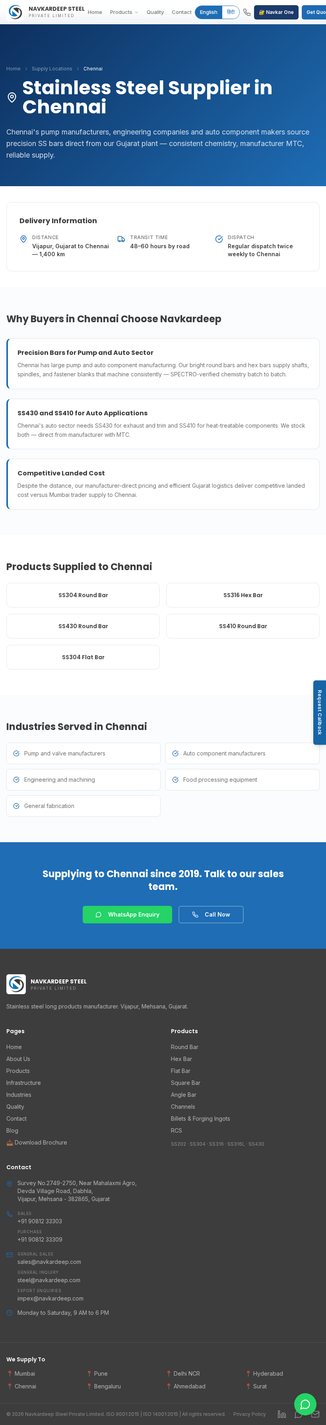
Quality (155, 12)
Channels (183, 1106)
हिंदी (231, 12)
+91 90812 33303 (39, 1221)
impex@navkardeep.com (50, 1298)
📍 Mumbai (20, 1373)
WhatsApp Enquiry (133, 914)
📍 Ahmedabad (185, 1386)
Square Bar (185, 1082)
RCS (176, 1130)
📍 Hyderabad (264, 1373)
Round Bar (184, 1046)
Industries (18, 1094)
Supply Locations (52, 69)
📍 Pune (97, 1373)
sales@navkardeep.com (49, 1261)
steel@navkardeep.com (48, 1280)
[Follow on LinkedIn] (281, 1414)
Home (95, 12)
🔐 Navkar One (276, 12)
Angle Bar (183, 1094)
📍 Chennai (21, 1386)
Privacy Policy (249, 1414)
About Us (18, 1058)
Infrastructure (23, 1082)
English (208, 12)
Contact (182, 12)
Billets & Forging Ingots (200, 1118)
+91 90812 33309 (39, 1239)
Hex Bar (181, 1058)
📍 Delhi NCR (182, 1373)
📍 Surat (256, 1386)
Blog (12, 1130)
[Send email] (315, 1414)
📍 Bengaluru (103, 1386)
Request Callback (320, 712)
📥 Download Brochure (36, 1142)
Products (121, 12)
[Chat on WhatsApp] (298, 1414)
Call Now (217, 914)
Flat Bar (180, 1070)
